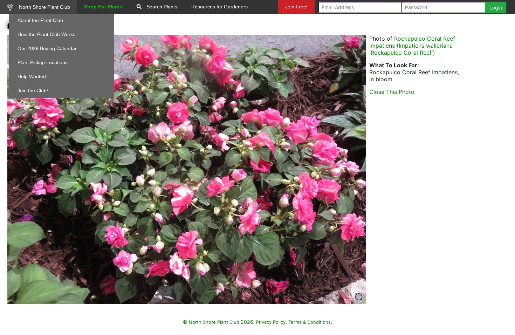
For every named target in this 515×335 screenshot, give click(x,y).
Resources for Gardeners (219, 6)
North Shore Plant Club (44, 7)
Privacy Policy (271, 322)
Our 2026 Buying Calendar (47, 48)
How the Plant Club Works (46, 34)
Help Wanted (32, 76)
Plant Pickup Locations (43, 62)
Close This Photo (391, 91)
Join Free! (296, 6)
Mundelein (299, 20)
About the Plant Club (40, 20)
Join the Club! (33, 90)
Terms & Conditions (309, 322)
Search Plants (161, 6)
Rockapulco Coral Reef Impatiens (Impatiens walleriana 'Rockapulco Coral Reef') (412, 45)
